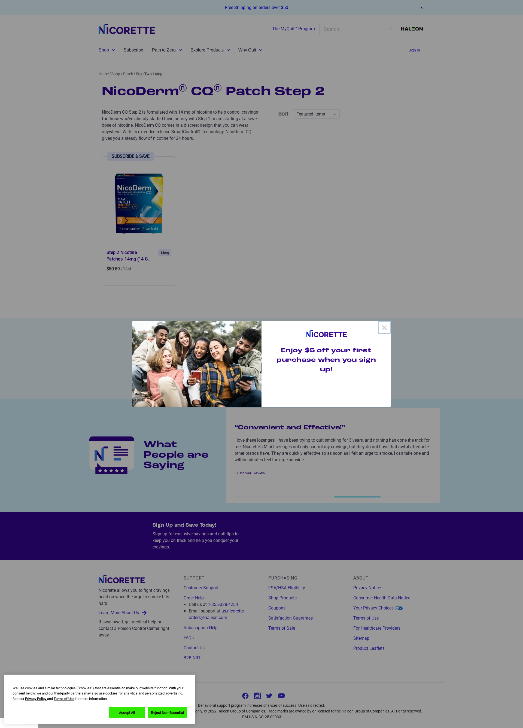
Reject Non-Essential (167, 712)
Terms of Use (64, 699)
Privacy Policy (36, 699)
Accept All (127, 712)
